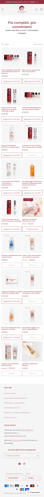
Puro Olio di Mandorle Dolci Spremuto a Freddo (11, 328)
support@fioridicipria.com (15, 436)
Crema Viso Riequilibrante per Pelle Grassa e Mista (31, 108)
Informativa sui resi (12, 408)
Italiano (31, 478)
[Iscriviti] (37, 455)
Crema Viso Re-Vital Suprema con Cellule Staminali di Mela (9, 109)
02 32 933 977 (27, 430)
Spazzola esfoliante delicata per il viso (29, 220)
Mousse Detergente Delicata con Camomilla (10, 146)
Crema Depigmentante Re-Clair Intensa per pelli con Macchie (11, 71)
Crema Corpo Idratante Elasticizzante (10, 364)
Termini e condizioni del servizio (17, 413)
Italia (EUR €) (13, 478)
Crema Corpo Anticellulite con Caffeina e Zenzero (31, 256)
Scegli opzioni (32, 229)
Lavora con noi (10, 417)
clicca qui (17, 440)
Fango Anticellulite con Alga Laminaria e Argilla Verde (12, 292)
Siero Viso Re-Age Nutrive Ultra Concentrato (31, 70)
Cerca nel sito (10, 393)
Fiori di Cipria (10, 493)
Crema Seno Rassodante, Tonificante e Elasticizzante (11, 183)
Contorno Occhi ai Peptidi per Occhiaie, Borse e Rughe (32, 146)
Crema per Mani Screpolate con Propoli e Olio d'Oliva (32, 292)
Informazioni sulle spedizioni (15, 398)
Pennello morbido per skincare (29, 364)
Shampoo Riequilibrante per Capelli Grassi (12, 256)
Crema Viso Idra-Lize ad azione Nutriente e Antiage (11, 220)
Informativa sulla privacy (14, 403)
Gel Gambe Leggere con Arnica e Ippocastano (31, 328)
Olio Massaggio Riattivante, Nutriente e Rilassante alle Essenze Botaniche (32, 183)
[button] (2, 9)
